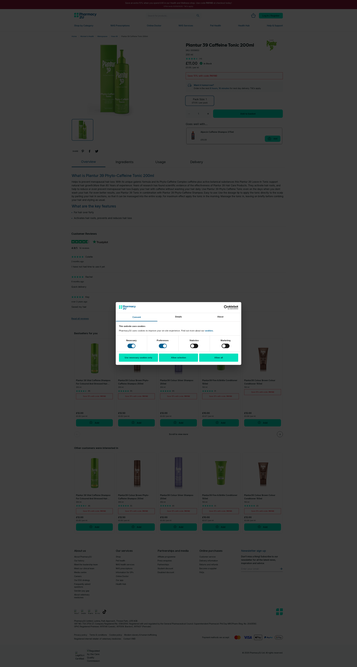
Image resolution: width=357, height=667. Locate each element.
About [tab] (220, 316)
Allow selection (178, 357)
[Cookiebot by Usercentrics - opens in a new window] (226, 307)
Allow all (218, 357)
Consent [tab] (136, 317)
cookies (209, 330)
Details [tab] (178, 316)
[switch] (163, 346)
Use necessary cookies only (138, 357)
